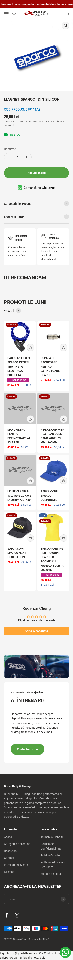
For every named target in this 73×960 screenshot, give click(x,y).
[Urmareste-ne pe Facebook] (7, 915)
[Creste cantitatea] (26, 157)
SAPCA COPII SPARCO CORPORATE (49, 495)
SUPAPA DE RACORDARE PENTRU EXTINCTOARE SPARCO (50, 366)
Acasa (8, 837)
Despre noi (10, 851)
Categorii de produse (17, 844)
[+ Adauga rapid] (30, 347)
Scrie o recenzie (36, 631)
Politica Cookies (50, 855)
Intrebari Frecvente (16, 864)
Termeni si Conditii (52, 837)
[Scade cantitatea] (9, 157)
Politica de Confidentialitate (51, 846)
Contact (9, 857)
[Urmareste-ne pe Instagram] (17, 915)
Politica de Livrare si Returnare (53, 864)
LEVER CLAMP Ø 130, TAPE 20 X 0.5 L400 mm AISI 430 (19, 495)
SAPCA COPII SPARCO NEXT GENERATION (16, 553)
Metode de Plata (51, 873)
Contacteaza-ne (27, 749)
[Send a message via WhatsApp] (65, 952)
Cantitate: (10, 149)
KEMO (45, 939)
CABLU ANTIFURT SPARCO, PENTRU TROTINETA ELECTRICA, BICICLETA (18, 366)
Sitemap (9, 871)
